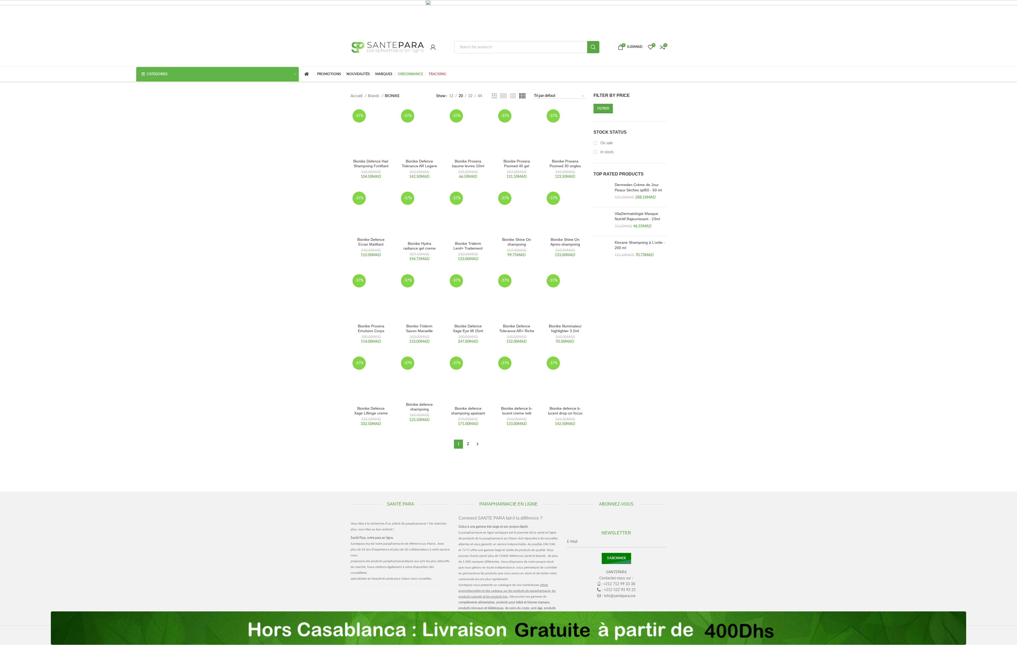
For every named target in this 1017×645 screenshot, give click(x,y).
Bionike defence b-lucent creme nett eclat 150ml (516, 413)
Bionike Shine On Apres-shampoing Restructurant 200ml (565, 244)
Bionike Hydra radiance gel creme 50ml (419, 248)
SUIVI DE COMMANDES (403, 597)
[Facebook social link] (606, 607)
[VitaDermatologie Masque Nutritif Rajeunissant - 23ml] (602, 221)
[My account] (433, 47)
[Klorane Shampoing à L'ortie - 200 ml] (602, 250)
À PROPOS (365, 597)
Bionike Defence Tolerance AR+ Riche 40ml (516, 331)
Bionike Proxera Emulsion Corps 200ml (371, 331)
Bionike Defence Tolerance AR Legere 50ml (419, 166)
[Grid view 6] (503, 96)
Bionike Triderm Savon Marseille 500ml (419, 331)
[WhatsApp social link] (626, 607)
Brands (374, 96)
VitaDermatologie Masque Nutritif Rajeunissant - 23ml (637, 216)
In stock (606, 152)
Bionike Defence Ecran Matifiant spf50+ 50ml (371, 244)
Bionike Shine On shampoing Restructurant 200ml (516, 244)
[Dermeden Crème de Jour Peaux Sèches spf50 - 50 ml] (602, 192)
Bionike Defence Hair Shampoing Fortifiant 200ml (371, 166)
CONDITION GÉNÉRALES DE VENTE (382, 607)
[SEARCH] (593, 47)
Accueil (357, 96)
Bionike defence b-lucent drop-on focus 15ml (565, 413)
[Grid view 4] (513, 96)
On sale (606, 143)
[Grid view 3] (494, 96)
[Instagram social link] (616, 607)
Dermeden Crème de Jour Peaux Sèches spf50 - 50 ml (638, 187)
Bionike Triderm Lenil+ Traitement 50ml (468, 248)
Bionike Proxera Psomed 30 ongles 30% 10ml (565, 166)
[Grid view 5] (522, 96)
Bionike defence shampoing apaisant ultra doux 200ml (468, 413)
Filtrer (603, 108)
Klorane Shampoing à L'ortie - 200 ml (640, 245)
